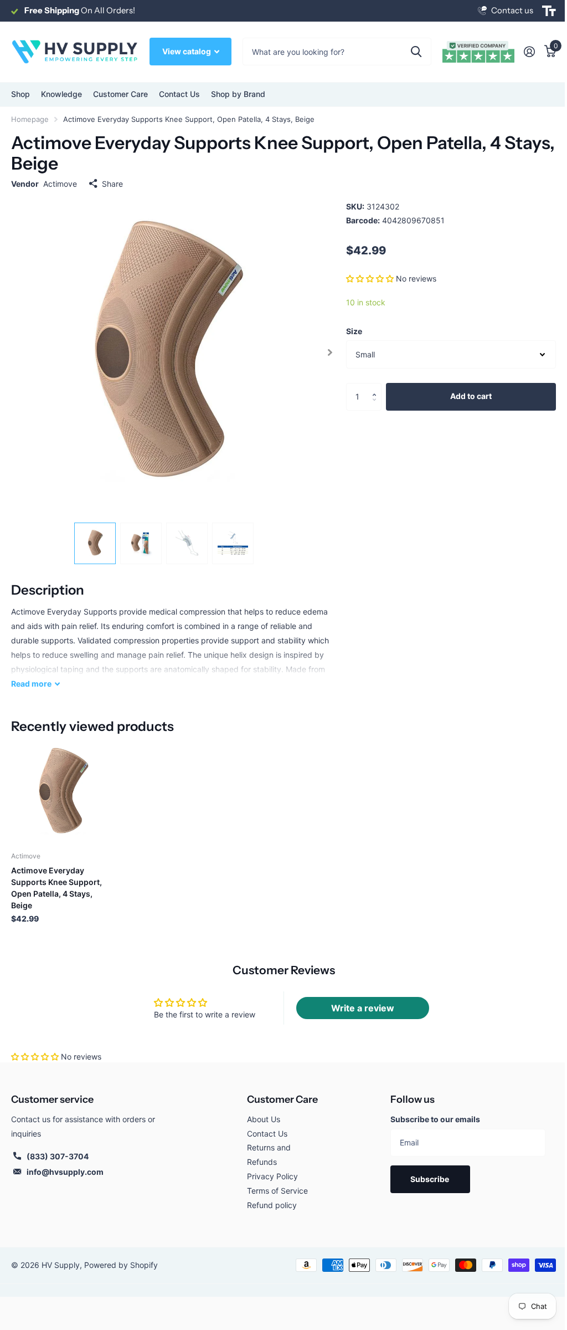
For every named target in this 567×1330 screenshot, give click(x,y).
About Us (263, 1119)
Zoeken (416, 51)
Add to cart (471, 396)
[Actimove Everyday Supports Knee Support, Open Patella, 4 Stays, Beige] (62, 792)
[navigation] (95, 543)
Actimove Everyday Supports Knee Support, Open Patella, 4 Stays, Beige (56, 888)
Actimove (60, 183)
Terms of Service (277, 1190)
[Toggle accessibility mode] (549, 11)
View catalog (187, 51)
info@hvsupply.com (65, 1171)
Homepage (30, 119)
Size (354, 331)
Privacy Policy (272, 1176)
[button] (370, 278)
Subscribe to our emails (435, 1119)
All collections (20, 94)
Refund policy (272, 1205)
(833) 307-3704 (58, 1156)
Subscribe (430, 1179)
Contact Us (179, 94)
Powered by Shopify (121, 1265)
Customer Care (282, 1099)
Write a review (362, 1008)
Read (31, 683)
